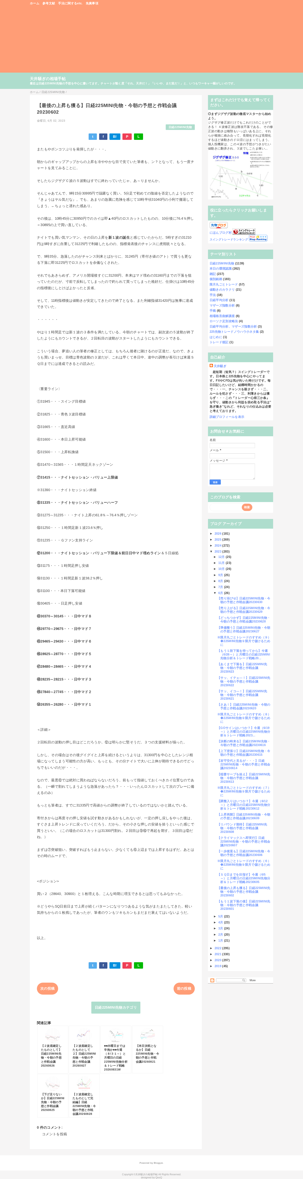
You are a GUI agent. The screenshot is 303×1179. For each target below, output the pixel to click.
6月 (221, 593)
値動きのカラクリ (222, 289)
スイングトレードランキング (229, 239)
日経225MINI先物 (180, 127)
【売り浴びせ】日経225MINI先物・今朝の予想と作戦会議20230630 (243, 600)
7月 (221, 587)
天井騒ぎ (220, 366)
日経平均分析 (219, 300)
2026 (218, 533)
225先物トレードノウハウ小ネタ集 (234, 331)
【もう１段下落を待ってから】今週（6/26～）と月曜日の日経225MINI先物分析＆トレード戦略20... (243, 654)
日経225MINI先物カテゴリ (116, 1007)
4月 (221, 922)
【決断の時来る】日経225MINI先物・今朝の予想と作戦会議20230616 (243, 743)
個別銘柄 (216, 279)
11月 (222, 563)
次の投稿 (47, 988)
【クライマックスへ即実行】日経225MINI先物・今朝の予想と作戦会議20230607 (243, 841)
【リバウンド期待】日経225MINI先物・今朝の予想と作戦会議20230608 (242, 828)
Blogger (158, 1163)
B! (115, 137)
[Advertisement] (151, 41)
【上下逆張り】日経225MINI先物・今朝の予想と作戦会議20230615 (243, 752)
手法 (213, 295)
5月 (221, 916)
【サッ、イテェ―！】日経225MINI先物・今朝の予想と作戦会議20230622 (243, 681)
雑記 (213, 274)
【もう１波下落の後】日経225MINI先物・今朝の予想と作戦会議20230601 (243, 905)
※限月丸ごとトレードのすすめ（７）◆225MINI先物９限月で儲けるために (244, 791)
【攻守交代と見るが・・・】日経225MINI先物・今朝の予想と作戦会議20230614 (243, 764)
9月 (221, 575)
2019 (218, 966)
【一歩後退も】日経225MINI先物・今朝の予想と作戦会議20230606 (243, 853)
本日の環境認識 (221, 268)
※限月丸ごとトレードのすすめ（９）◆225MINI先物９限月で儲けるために (244, 640)
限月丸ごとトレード (224, 284)
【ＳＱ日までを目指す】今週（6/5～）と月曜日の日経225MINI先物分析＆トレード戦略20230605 (243, 878)
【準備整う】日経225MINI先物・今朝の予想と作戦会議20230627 (243, 629)
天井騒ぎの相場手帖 (48, 79)
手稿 (213, 310)
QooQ (158, 1177)
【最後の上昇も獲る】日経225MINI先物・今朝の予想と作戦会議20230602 (243, 891)
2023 (218, 551)
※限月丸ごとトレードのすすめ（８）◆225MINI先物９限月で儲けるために (244, 717)
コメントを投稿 (54, 1134)
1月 (221, 940)
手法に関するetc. (70, 3)
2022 (218, 948)
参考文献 (48, 3)
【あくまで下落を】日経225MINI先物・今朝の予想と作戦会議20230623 (242, 667)
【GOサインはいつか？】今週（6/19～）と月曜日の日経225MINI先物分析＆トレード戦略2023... (243, 731)
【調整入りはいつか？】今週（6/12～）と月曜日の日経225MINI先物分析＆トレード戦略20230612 (243, 804)
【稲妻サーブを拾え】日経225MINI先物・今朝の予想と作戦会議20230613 (243, 777)
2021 (218, 954)
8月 (221, 581)
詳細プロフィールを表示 (227, 417)
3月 (221, 928)
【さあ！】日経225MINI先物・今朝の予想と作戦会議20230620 (243, 706)
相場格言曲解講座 (222, 316)
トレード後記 (219, 342)
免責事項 (92, 3)
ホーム (34, 3)
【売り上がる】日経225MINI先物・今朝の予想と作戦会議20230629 (243, 609)
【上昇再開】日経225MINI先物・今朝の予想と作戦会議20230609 (243, 816)
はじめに (216, 337)
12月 (222, 557)
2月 (221, 934)
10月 (222, 569)
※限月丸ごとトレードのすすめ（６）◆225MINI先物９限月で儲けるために (244, 864)
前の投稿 (184, 988)
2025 (218, 539)
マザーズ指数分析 (222, 305)
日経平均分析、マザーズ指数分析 (233, 326)
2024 (218, 545)
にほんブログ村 (221, 232)
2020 (218, 960)
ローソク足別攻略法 (224, 321)
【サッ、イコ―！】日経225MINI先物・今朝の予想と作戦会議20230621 (242, 694)
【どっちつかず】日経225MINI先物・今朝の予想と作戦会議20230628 (243, 619)
